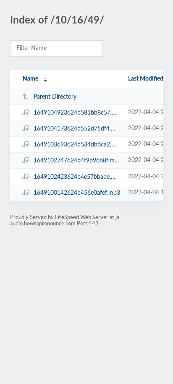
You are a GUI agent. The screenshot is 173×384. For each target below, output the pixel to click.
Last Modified (145, 79)
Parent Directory (55, 97)
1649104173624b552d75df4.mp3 (77, 129)
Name (30, 79)
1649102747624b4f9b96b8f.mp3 (77, 161)
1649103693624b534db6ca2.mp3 (77, 145)
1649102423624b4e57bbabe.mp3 (77, 177)
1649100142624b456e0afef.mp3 (77, 193)
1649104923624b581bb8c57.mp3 (77, 113)
